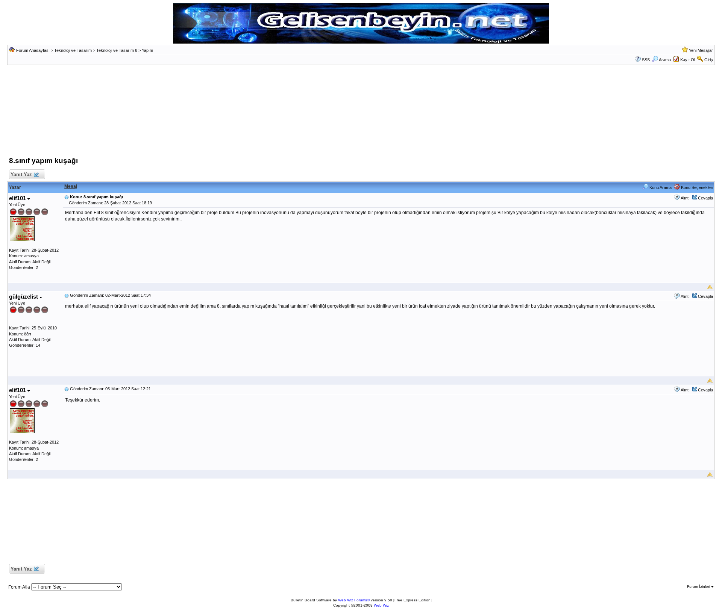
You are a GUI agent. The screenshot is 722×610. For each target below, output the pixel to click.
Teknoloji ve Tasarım (73, 50)
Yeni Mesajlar (701, 50)
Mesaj (70, 186)
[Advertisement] (361, 112)
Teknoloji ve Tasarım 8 (116, 50)
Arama (665, 59)
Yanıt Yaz (21, 174)
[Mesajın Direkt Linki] (66, 197)
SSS (646, 59)
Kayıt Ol (687, 59)
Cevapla (705, 198)
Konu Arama (660, 187)
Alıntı (685, 198)
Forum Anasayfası (33, 50)
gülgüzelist (24, 296)
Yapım (147, 50)
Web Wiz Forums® (354, 600)
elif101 (18, 198)
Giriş (708, 59)
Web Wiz (381, 605)
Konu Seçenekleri (696, 187)
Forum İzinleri (699, 586)
